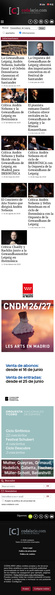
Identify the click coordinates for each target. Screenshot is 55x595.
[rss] (46, 21)
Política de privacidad (27, 551)
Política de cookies (27, 554)
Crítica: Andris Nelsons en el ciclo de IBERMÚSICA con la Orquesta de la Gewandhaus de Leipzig (40, 163)
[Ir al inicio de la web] (27, 14)
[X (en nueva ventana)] (36, 21)
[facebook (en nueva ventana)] (30, 21)
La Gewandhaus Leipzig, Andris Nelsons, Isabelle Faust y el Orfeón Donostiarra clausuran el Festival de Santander (13, 70)
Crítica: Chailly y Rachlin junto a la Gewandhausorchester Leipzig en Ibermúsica (17, 254)
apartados (10, 33)
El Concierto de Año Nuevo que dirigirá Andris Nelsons (12, 205)
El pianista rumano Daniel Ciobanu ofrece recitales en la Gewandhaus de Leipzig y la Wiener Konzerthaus (39, 117)
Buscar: (5, 28)
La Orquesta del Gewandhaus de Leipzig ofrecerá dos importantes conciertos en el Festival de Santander (39, 68)
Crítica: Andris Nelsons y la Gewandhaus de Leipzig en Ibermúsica (12, 112)
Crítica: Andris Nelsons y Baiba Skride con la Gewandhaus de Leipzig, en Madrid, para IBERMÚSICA (12, 163)
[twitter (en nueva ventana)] (41, 516)
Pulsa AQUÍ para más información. (29, 575)
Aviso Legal (27, 548)
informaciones (28, 33)
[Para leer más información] (27, 298)
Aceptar (26, 589)
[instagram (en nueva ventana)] (41, 21)
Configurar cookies (41, 589)
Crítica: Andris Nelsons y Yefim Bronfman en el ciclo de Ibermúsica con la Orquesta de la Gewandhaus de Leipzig (40, 212)
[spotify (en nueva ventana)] (30, 516)
